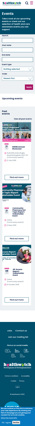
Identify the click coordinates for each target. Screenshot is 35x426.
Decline (16, 422)
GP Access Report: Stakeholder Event (18, 272)
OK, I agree (6, 422)
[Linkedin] (18, 350)
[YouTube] (8, 350)
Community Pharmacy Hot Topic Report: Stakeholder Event (19, 212)
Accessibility (25, 376)
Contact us (21, 330)
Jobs (9, 330)
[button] (17, 69)
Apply (29, 87)
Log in (18, 387)
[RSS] (22, 355)
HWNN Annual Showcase (18, 148)
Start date (6, 45)
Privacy (21, 381)
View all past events (23, 119)
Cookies (13, 381)
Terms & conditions (11, 376)
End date (6, 55)
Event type (6, 64)
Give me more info (9, 418)
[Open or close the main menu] (31, 3)
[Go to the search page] (27, 3)
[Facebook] (26, 350)
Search (5, 36)
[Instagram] (14, 355)
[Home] (11, 4)
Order (4, 74)
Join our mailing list (18, 337)
